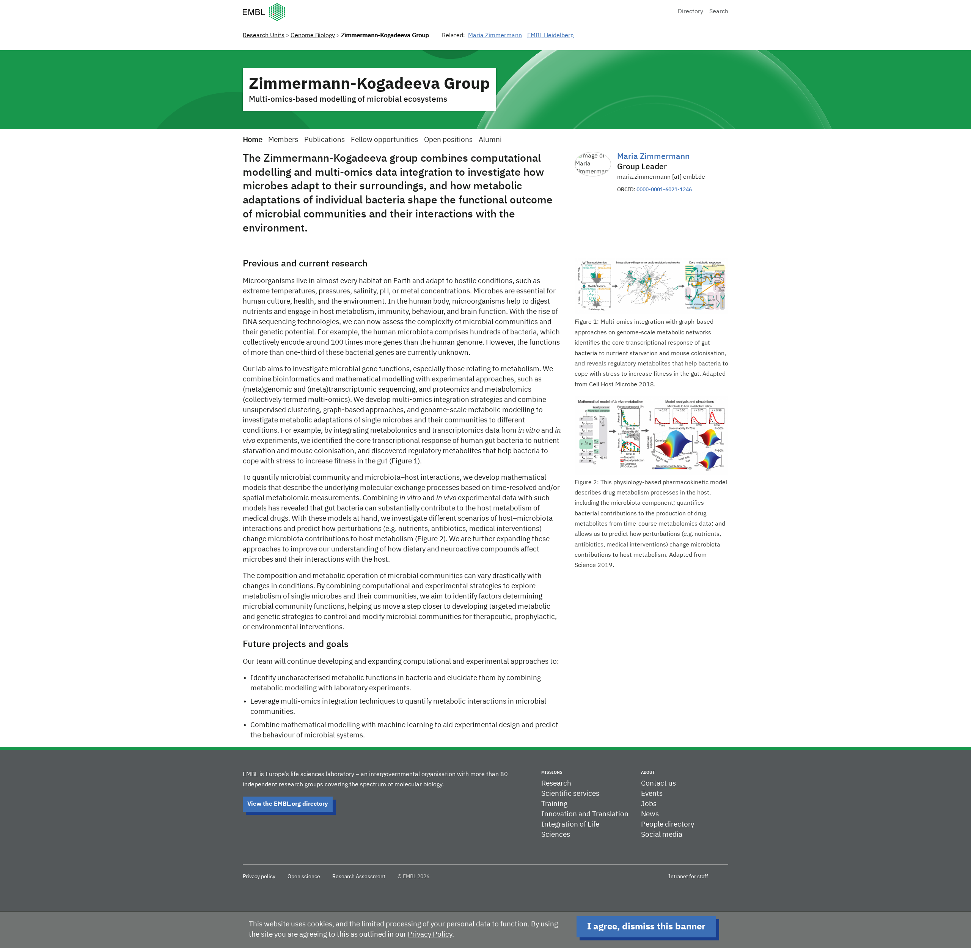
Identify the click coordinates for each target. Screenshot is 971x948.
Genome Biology (313, 36)
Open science (304, 876)
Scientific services (570, 793)
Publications (324, 139)
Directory (690, 12)
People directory (667, 824)
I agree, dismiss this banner (646, 926)
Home (252, 139)
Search (718, 12)
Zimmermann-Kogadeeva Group (369, 84)
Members (283, 139)
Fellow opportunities (384, 139)
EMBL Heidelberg (550, 36)
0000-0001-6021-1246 (664, 189)
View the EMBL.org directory (287, 804)
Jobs (649, 804)
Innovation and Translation (584, 814)
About (648, 772)
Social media (661, 834)
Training (554, 804)
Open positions (448, 139)
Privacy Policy (430, 934)
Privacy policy (259, 876)
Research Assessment (358, 876)
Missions (551, 772)
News (650, 814)
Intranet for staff (688, 876)
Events (652, 793)
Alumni (490, 139)
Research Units (263, 36)
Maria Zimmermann (495, 36)
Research (556, 783)
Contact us (658, 783)
